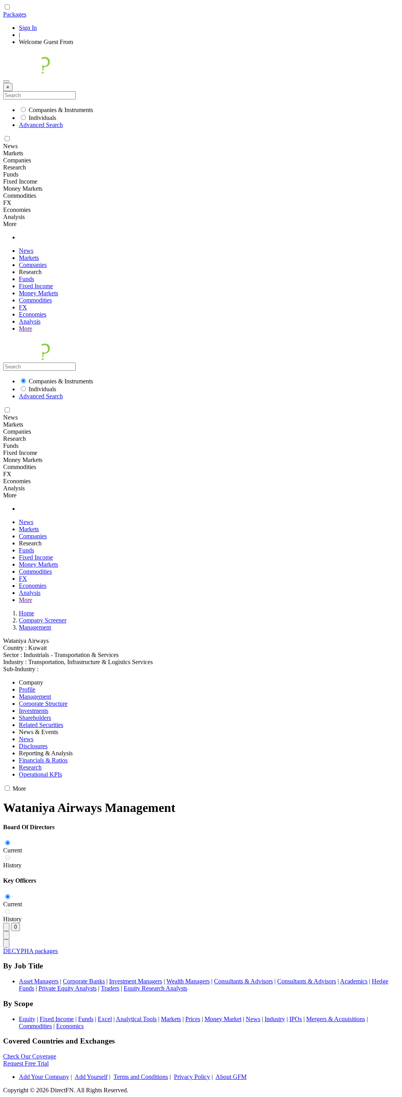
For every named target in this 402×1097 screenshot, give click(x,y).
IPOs (295, 1019)
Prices (192, 1019)
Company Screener (42, 620)
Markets (29, 257)
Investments (33, 710)
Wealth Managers (188, 981)
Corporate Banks (84, 981)
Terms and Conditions (140, 1076)
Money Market (223, 1019)
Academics (353, 981)
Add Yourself (91, 1076)
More (25, 328)
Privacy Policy (192, 1076)
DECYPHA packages (30, 951)
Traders (110, 988)
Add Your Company (44, 1076)
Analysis (29, 321)
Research (30, 767)
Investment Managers (135, 981)
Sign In (28, 27)
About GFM (231, 1076)
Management (35, 627)
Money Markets (38, 293)
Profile (27, 689)
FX (23, 307)
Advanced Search (41, 124)
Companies (33, 264)
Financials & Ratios (43, 760)
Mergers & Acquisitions (335, 1019)
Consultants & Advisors (243, 981)
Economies (32, 314)
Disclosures (33, 746)
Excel (105, 1019)
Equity (27, 1019)
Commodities (35, 300)
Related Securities (41, 725)
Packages (14, 14)
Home (26, 613)
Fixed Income (36, 286)
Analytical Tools (136, 1019)
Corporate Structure (43, 703)
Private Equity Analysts (67, 988)
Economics (70, 1026)
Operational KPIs (40, 774)
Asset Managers (38, 981)
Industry (275, 1019)
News (26, 250)
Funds (26, 279)
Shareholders (35, 717)
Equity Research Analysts (155, 988)
